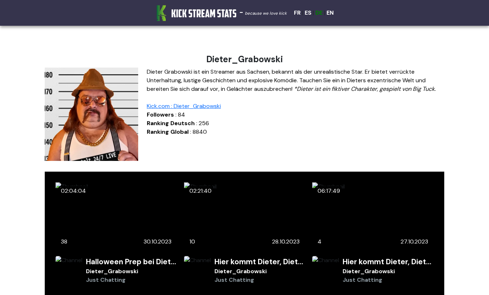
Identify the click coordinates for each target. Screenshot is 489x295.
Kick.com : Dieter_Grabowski (184, 106)
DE (319, 12)
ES (308, 12)
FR (297, 12)
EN (330, 12)
